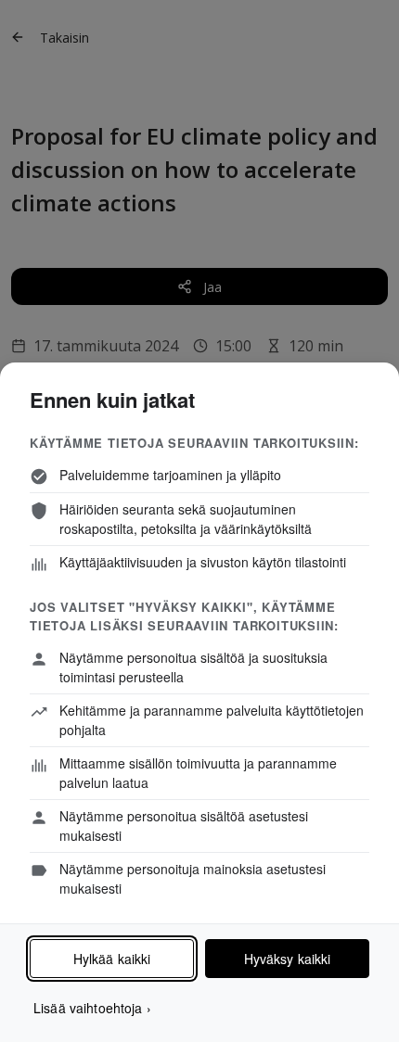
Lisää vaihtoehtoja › (92, 1007)
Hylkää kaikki (112, 958)
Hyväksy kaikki (287, 958)
